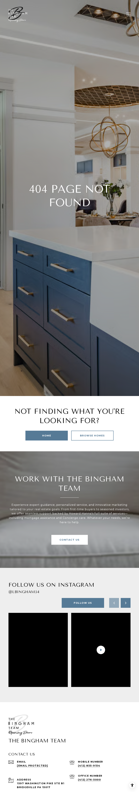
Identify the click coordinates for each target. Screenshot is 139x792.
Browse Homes (92, 435)
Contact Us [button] (69, 539)
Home (46, 435)
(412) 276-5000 (89, 779)
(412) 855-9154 (89, 765)
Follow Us (83, 602)
